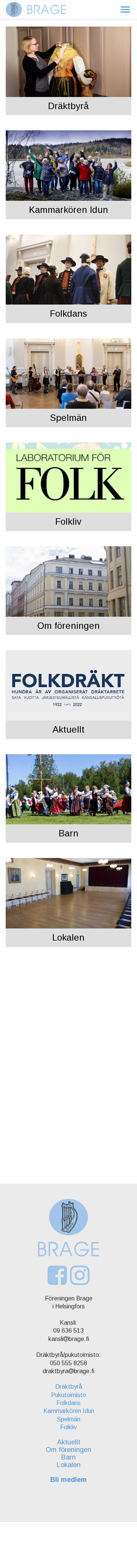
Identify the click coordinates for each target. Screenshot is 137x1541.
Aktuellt (68, 729)
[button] (125, 9)
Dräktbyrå (68, 106)
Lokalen (68, 937)
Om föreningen (68, 625)
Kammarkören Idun (68, 210)
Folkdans (68, 313)
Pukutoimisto (68, 1395)
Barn (68, 833)
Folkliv (68, 521)
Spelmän (68, 418)
